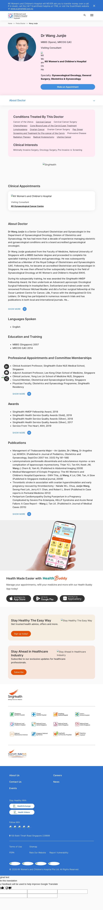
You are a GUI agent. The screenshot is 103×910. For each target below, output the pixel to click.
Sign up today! (21, 633)
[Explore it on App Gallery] (72, 598)
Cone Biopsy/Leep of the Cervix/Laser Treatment (53, 125)
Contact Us (15, 781)
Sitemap (33, 846)
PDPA (11, 852)
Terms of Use (15, 846)
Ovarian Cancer (37, 129)
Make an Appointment (68, 87)
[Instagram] (20, 827)
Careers (57, 775)
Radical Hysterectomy (43, 137)
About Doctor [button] (17, 100)
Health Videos (24, 812)
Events (13, 788)
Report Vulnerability (58, 852)
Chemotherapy (20, 125)
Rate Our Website (37, 852)
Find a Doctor (20, 23)
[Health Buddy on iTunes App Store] (18, 598)
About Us (14, 775)
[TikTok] (29, 827)
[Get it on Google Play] (45, 598)
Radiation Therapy (22, 137)
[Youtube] (15, 827)
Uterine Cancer (64, 137)
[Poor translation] (8, 888)
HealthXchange (24, 806)
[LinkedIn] (24, 827)
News (56, 781)
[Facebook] (11, 827)
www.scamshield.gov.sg (22, 8)
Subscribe (18, 672)
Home (10, 23)
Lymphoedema (20, 129)
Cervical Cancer (43, 122)
